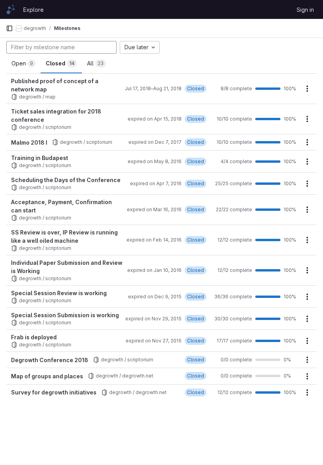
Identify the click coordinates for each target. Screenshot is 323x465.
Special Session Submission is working (65, 315)
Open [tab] (22, 63)
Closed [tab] (60, 63)
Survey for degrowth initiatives (54, 392)
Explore (33, 9)
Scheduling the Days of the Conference (66, 180)
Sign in (305, 9)
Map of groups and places (47, 376)
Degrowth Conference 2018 (49, 360)
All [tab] (95, 63)
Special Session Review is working (59, 293)
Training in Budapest (39, 157)
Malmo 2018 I (29, 142)
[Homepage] (10, 9)
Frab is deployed (34, 337)
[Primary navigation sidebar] (9, 28)
